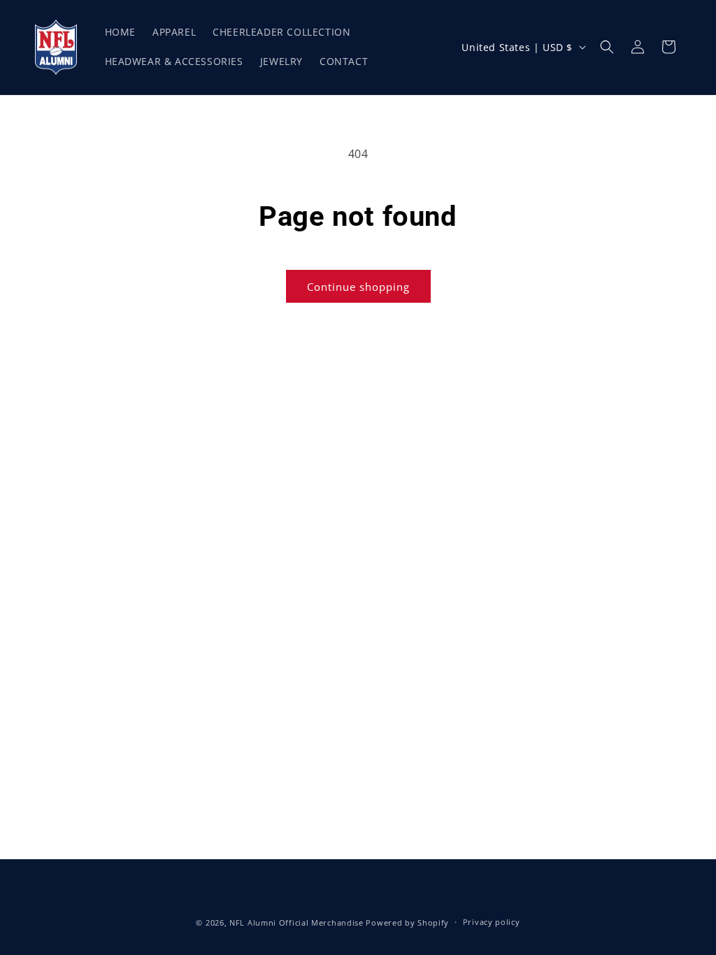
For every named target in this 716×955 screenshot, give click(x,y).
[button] (607, 46)
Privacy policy (491, 922)
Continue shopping (358, 287)
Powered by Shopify (407, 922)
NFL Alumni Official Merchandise (296, 922)
